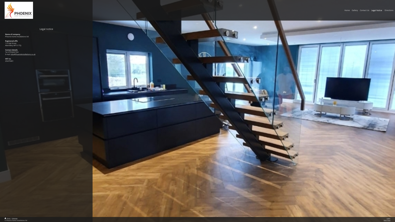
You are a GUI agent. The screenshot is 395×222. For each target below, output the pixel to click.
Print (8, 218)
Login (388, 218)
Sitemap (14, 218)
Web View (387, 220)
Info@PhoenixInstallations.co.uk (23, 54)
